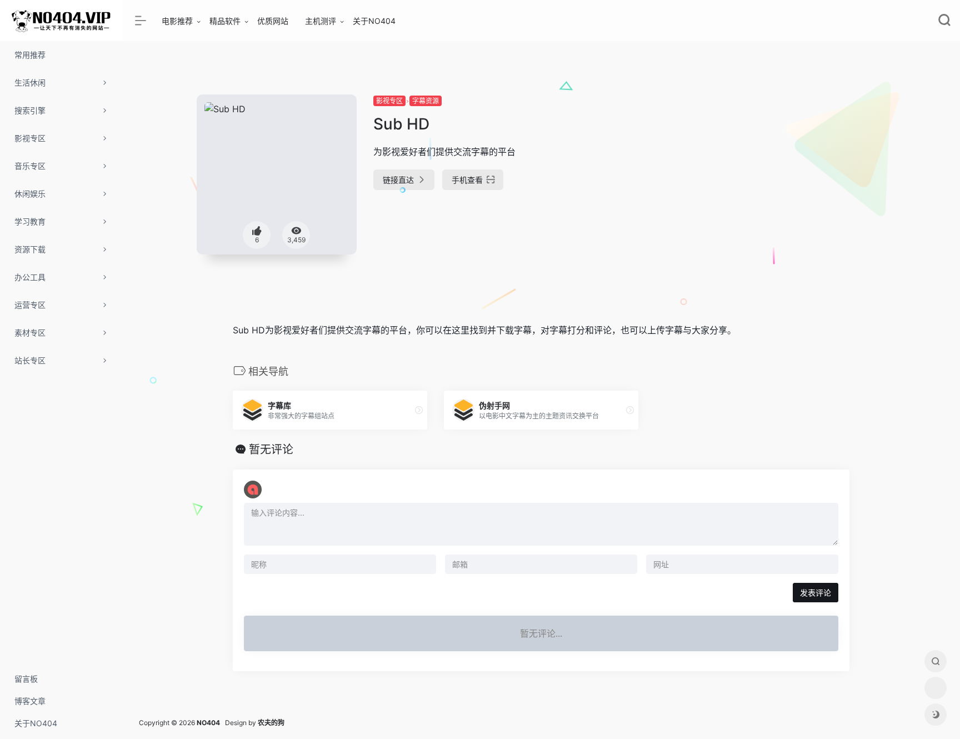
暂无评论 (271, 449)
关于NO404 (374, 21)
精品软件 (225, 21)
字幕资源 (425, 101)
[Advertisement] (776, 172)
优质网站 (272, 21)
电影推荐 (177, 21)
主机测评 (320, 21)
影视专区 (389, 101)
